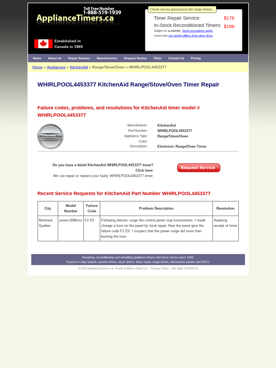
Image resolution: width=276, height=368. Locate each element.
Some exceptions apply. (197, 30)
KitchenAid (79, 67)
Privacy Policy (159, 268)
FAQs (157, 58)
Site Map (177, 268)
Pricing (196, 58)
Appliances (56, 67)
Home (37, 58)
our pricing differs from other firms (190, 35)
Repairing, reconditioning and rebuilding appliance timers (118, 257)
